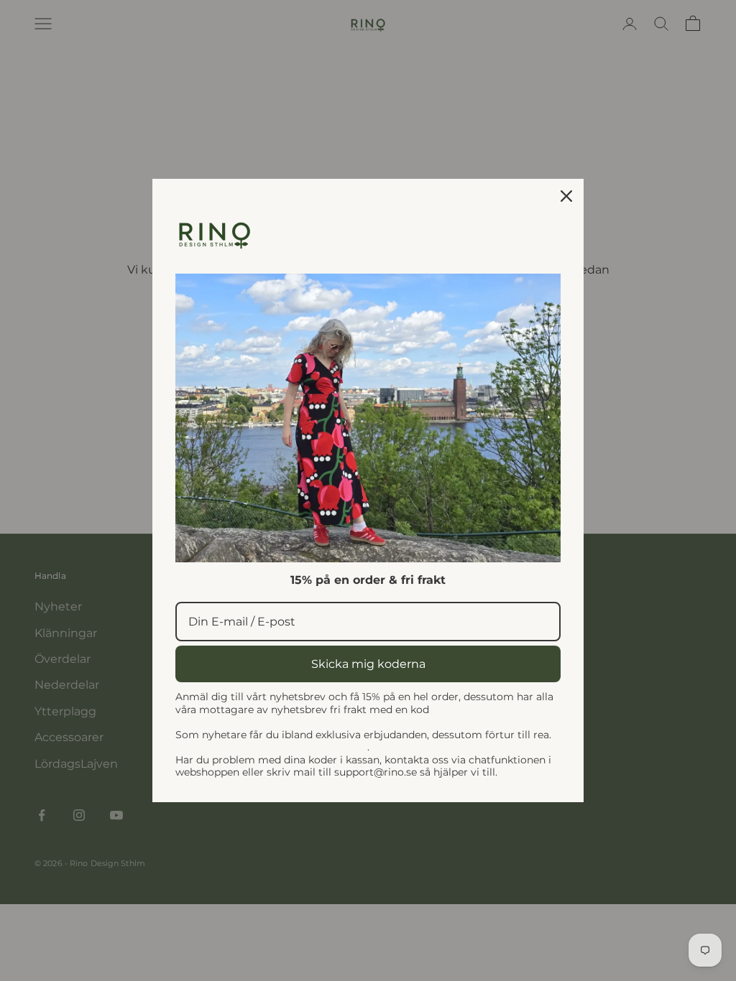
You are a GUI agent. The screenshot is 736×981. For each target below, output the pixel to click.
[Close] (566, 196)
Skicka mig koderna (368, 664)
